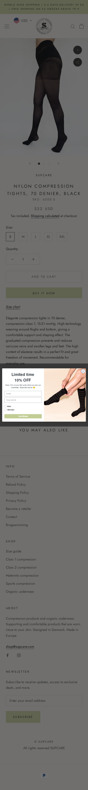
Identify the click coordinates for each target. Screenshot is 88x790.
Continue (23, 416)
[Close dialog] (83, 371)
